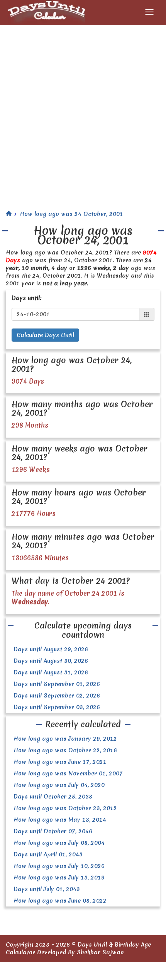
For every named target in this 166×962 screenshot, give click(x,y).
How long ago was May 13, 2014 (60, 820)
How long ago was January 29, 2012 (65, 739)
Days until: (27, 298)
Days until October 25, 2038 (53, 796)
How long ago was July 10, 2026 (59, 866)
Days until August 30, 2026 (51, 661)
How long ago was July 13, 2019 (59, 877)
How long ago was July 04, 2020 (59, 785)
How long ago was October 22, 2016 (65, 750)
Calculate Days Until (45, 335)
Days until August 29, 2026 (51, 649)
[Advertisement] (83, 112)
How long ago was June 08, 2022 (60, 901)
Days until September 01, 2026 (57, 684)
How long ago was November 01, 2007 (68, 773)
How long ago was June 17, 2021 (60, 762)
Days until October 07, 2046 (53, 831)
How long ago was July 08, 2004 (59, 843)
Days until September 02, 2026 (57, 695)
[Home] (8, 214)
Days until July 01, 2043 (47, 889)
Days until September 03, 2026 (57, 707)
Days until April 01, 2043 (48, 854)
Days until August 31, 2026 (51, 672)
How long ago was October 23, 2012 (65, 808)
